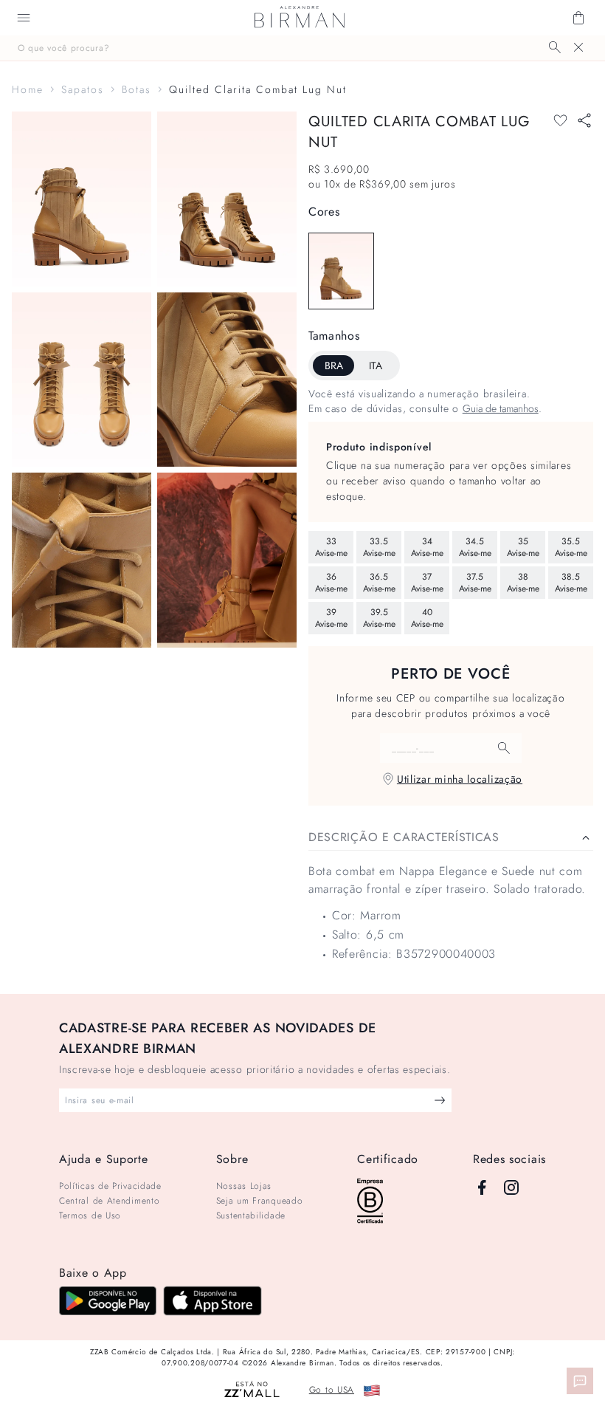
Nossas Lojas (244, 1186)
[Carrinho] (578, 18)
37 (427, 582)
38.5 (571, 582)
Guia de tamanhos (501, 408)
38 (523, 582)
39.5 (379, 618)
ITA (375, 365)
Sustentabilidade (251, 1215)
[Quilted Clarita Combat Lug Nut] (341, 271)
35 (523, 547)
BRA (334, 365)
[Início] (300, 18)
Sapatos (82, 89)
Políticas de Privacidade (110, 1186)
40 (427, 618)
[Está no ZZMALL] (252, 1390)
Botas (136, 89)
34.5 (475, 547)
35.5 (571, 547)
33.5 (379, 547)
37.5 (475, 582)
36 (331, 582)
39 (331, 618)
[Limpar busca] (578, 47)
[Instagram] (511, 1187)
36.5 (379, 582)
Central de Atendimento (109, 1200)
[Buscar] (555, 47)
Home (28, 89)
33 (331, 547)
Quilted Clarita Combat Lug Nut (258, 89)
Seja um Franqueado (259, 1200)
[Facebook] (482, 1187)
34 (427, 547)
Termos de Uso (90, 1215)
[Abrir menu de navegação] (23, 18)
